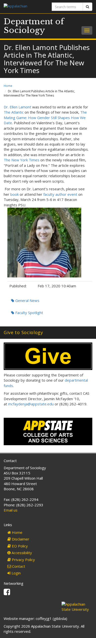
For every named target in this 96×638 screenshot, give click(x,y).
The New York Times (21, 159)
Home (8, 86)
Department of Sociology (34, 26)
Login (16, 572)
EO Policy (19, 545)
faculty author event (60, 194)
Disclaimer (20, 539)
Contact (18, 566)
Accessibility (21, 552)
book (14, 194)
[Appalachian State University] (24, 6)
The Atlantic (14, 112)
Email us (10, 510)
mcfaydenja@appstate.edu (31, 403)
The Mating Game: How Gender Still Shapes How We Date (45, 117)
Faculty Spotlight (28, 312)
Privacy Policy (23, 559)
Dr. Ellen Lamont (17, 106)
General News (26, 300)
